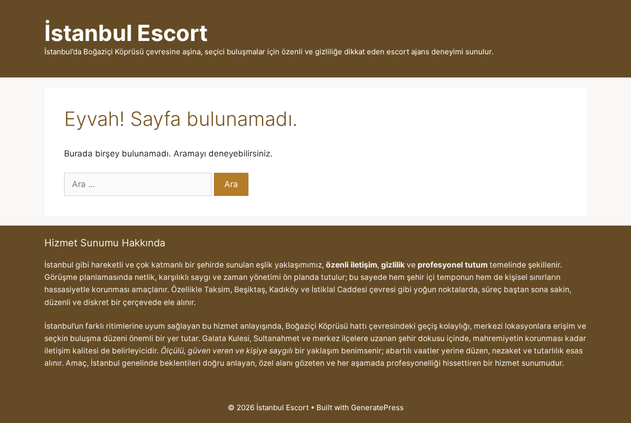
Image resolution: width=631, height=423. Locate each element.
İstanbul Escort (126, 32)
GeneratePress (377, 407)
